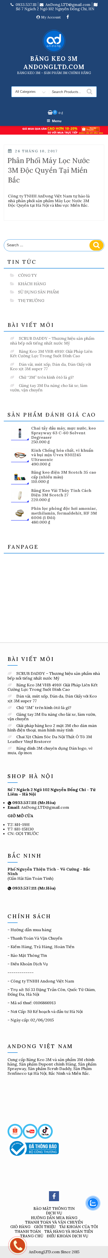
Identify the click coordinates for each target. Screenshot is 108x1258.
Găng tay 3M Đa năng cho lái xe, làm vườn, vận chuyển (48, 387)
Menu (57, 121)
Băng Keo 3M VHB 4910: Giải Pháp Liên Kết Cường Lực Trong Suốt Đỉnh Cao (51, 353)
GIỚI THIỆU (45, 1226)
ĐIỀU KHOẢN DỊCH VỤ (67, 1236)
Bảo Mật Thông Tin (29, 955)
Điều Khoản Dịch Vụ (29, 963)
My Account (51, 17)
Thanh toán (28, 1231)
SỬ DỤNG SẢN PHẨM (38, 291)
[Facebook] (67, 17)
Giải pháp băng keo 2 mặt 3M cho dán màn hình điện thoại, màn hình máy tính (52, 727)
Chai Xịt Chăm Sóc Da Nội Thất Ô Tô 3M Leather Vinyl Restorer (50, 739)
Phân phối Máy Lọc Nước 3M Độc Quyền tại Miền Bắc (49, 170)
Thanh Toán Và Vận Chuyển (36, 938)
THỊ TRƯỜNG (31, 300)
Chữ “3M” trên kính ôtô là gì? (46, 377)
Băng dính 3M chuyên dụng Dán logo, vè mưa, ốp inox (50, 750)
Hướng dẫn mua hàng (31, 929)
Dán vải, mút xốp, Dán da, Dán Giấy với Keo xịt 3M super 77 (50, 366)
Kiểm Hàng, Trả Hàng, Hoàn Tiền (42, 946)
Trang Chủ (31, 1236)
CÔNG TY (27, 275)
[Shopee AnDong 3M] (15, 1130)
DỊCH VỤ (54, 1213)
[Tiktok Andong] (45, 1130)
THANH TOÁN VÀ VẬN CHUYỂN (54, 1222)
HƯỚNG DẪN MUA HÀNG (54, 1217)
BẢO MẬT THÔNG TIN (54, 1208)
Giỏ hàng (20, 1226)
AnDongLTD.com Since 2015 (54, 1252)
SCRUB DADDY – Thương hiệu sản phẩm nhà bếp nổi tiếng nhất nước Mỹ (52, 340)
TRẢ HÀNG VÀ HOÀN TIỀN (68, 1231)
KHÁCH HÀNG (32, 283)
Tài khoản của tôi (78, 1226)
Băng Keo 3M (38, 1059)
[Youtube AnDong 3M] (30, 1130)
